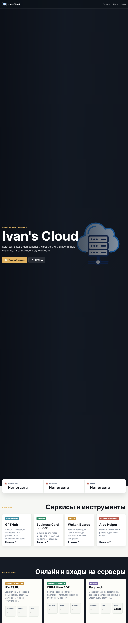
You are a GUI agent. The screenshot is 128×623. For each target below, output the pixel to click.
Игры (115, 4)
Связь (123, 4)
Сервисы (106, 4)
